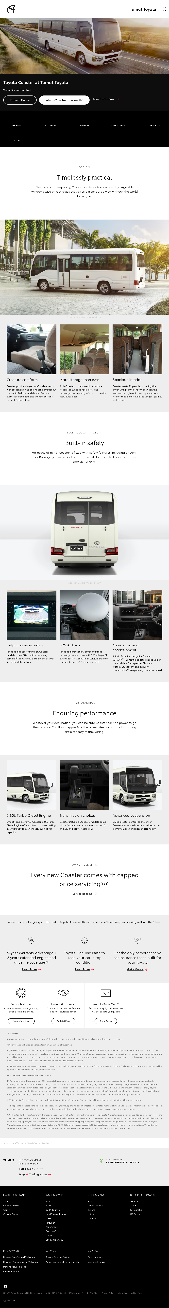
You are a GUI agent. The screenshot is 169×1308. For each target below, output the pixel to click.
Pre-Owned (11, 1250)
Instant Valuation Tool (15, 1266)
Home (6, 1142)
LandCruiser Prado (56, 1214)
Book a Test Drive (104, 99)
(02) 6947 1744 (35, 1168)
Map (22, 1174)
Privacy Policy (108, 1292)
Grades (16, 125)
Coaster (45, 1142)
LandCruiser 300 (54, 1239)
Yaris (5, 1201)
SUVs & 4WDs (54, 1194)
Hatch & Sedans (14, 1194)
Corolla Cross (53, 1231)
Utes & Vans (32, 1142)
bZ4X (48, 1205)
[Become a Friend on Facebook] (5, 1286)
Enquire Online (20, 100)
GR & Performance (143, 1194)
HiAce (91, 1214)
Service (51, 1250)
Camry (6, 1209)
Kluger (49, 1235)
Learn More (29, 969)
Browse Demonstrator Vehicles (20, 1261)
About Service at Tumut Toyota (63, 1261)
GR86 (133, 1205)
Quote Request (11, 1271)
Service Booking (82, 893)
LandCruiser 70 (96, 1205)
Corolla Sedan (11, 1214)
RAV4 (48, 1201)
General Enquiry (96, 1261)
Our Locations (95, 1257)
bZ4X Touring (53, 1209)
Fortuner (50, 1222)
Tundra (91, 1209)
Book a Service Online (58, 1257)
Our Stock (118, 125)
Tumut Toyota (143, 9)
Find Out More (63, 1020)
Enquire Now (152, 125)
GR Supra (135, 1214)
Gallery (84, 125)
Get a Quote (135, 969)
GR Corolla (136, 1209)
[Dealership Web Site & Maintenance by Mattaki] (9, 1300)
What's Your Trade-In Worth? (64, 100)
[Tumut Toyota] (10, 9)
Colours (50, 125)
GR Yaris (134, 1201)
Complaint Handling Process (131, 1292)
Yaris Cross (52, 1226)
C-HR (48, 1218)
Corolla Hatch (11, 1205)
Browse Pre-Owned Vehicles (19, 1257)
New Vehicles (18, 1142)
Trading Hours (38, 1174)
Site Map (94, 1292)
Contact (94, 1250)
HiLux (91, 1201)
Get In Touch (106, 1020)
